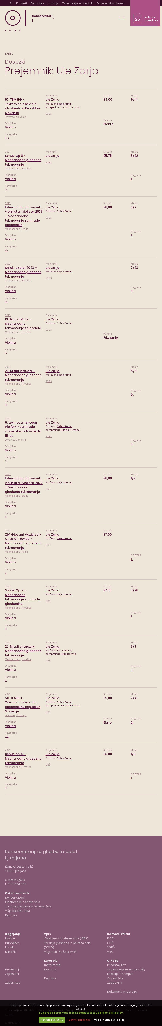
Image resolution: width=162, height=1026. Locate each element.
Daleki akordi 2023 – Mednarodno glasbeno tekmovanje (23, 272)
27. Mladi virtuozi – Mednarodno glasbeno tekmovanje (23, 650)
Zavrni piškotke (80, 1019)
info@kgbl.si (17, 880)
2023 (8, 203)
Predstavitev (116, 965)
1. (132, 179)
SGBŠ (49, 113)
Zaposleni (12, 974)
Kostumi (50, 969)
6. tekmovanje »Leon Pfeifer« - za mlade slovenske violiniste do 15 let (23, 429)
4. (6, 460)
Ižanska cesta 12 (17, 866)
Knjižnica (11, 915)
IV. (6, 189)
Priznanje (110, 338)
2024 (8, 95)
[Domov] (13, 20)
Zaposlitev (12, 982)
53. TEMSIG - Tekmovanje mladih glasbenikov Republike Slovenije (22, 106)
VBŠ (110, 952)
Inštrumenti (52, 965)
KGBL (111, 938)
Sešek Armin (64, 103)
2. (132, 291)
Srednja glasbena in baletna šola (28, 906)
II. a (7, 138)
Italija (25, 551)
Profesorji (12, 969)
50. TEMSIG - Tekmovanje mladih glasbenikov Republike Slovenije (22, 705)
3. (132, 444)
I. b (6, 736)
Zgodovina (114, 982)
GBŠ (48, 489)
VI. (6, 250)
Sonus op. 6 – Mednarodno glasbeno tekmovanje (23, 758)
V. (6, 516)
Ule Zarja (53, 99)
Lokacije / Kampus (120, 974)
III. (6, 404)
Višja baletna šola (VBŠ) (61, 952)
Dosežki (15, 61)
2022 (8, 418)
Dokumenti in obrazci (122, 991)
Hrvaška (26, 168)
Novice (10, 938)
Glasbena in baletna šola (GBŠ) (66, 938)
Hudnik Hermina (70, 107)
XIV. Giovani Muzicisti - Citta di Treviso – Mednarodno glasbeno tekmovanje (23, 541)
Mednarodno (12, 168)
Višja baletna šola (17, 911)
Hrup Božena (68, 654)
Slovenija (21, 117)
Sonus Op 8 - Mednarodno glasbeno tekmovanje (23, 160)
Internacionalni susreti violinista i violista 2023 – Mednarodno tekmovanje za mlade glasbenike (24, 216)
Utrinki (9, 947)
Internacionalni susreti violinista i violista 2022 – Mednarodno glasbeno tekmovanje (24, 485)
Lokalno (9, 439)
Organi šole (115, 978)
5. (132, 394)
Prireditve (12, 943)
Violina (10, 127)
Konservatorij (15, 897)
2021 (8, 642)
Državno (10, 117)
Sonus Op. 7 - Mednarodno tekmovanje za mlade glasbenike (22, 597)
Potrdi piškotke (52, 1019)
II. (6, 680)
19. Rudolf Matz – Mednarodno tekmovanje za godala (23, 323)
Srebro (108, 124)
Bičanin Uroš (64, 650)
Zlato (107, 722)
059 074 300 (17, 884)
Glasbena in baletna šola (22, 902)
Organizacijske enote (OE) (126, 969)
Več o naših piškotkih (109, 1019)
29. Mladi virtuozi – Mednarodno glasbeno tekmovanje (23, 375)
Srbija (25, 229)
